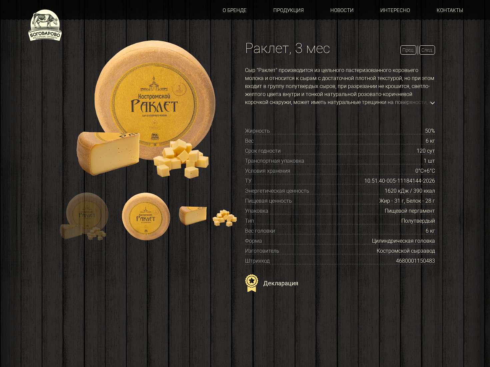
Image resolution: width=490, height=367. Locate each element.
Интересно (395, 10)
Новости (342, 10)
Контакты (450, 10)
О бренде (235, 10)
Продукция (288, 10)
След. (427, 50)
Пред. (408, 50)
